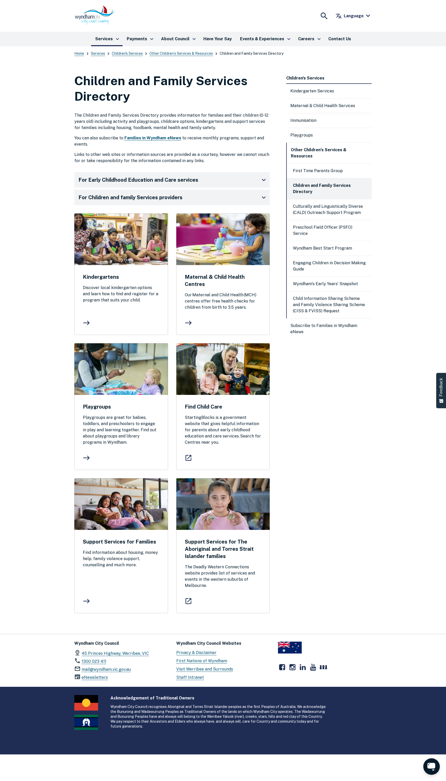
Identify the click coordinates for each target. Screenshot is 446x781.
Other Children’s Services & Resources (181, 53)
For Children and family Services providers (130, 197)
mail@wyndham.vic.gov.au (106, 669)
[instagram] (292, 667)
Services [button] (108, 39)
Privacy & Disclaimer (196, 652)
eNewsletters (95, 677)
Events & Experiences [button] (266, 39)
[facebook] (282, 667)
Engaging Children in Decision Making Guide (329, 266)
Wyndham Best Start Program (322, 248)
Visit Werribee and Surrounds (204, 669)
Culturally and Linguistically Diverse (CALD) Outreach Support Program (328, 209)
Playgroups (301, 135)
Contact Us (339, 38)
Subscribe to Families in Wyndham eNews (323, 328)
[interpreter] (323, 667)
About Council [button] (179, 39)
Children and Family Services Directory (322, 188)
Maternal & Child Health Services (322, 105)
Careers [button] (310, 39)
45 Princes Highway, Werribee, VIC (115, 653)
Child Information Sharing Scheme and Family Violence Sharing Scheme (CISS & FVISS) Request (329, 304)
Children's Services (127, 53)
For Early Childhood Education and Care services (138, 180)
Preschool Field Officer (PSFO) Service (322, 230)
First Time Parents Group (318, 170)
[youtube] (313, 667)
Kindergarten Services (312, 91)
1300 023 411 (94, 661)
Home (79, 53)
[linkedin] (303, 667)
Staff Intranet (190, 677)
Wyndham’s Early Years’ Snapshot (325, 283)
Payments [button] (141, 39)
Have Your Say (217, 38)
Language (350, 16)
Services (98, 53)
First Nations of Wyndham (201, 660)
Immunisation (303, 120)
